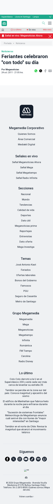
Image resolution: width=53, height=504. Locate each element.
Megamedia (25, 319)
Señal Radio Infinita (26, 177)
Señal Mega (26, 167)
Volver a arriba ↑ (26, 496)
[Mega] (26, 477)
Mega (26, 324)
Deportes (26, 215)
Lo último (17, 30)
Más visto (47, 30)
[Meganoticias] (26, 112)
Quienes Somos (26, 133)
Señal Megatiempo (26, 172)
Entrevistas (26, 236)
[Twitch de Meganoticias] (44, 460)
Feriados (26, 269)
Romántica (26, 345)
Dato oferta (25, 241)
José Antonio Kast (26, 264)
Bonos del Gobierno (26, 280)
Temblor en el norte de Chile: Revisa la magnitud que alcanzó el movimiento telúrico (26, 429)
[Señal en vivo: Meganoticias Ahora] (26, 39)
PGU (25, 290)
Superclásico (7, 17)
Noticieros (20, 43)
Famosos (26, 285)
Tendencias (25, 204)
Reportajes (26, 231)
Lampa (36, 17)
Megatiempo (26, 335)
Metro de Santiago (26, 301)
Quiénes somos (36, 487)
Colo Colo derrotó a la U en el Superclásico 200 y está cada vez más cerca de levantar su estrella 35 (26, 382)
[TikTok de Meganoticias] (32, 460)
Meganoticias (25, 329)
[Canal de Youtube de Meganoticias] (26, 460)
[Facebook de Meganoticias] (7, 460)
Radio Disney (26, 361)
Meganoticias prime (26, 225)
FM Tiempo (26, 350)
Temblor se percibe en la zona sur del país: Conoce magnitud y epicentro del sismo (26, 393)
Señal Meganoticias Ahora (26, 162)
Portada (7, 43)
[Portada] (2, 30)
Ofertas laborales (25, 275)
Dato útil (25, 220)
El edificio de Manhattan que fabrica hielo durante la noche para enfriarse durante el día (26, 404)
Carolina (25, 356)
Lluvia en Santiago (22, 17)
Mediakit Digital (26, 144)
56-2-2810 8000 (20, 487)
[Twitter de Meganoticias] (13, 460)
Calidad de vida (25, 210)
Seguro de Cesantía (26, 296)
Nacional (26, 194)
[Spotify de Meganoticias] (38, 460)
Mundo (26, 199)
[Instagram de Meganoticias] (19, 460)
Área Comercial (26, 139)
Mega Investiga (25, 246)
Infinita (26, 340)
